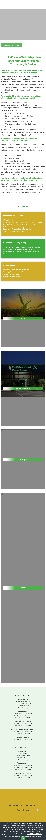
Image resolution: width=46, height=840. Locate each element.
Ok (23, 838)
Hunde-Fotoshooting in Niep (14, 243)
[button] (11, 45)
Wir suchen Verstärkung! (13, 215)
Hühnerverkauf (9, 265)
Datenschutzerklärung (35, 834)
